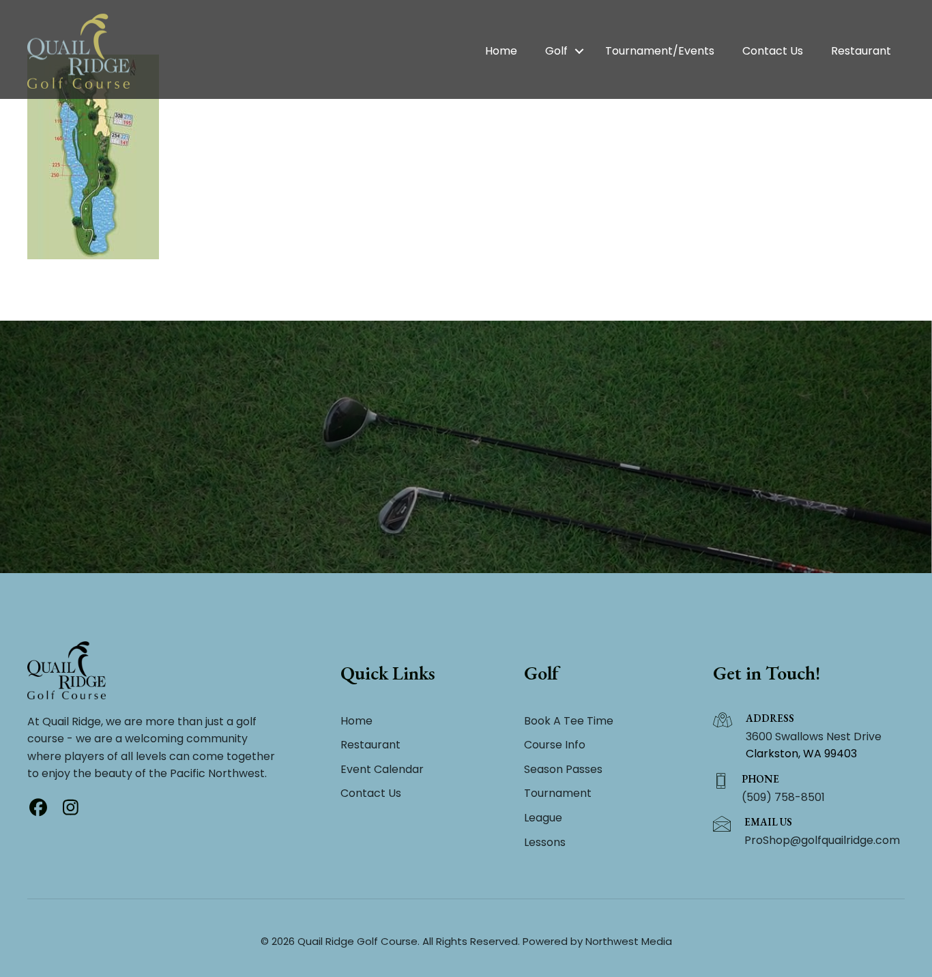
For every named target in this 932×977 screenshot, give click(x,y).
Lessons (545, 842)
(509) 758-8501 (783, 797)
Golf (556, 51)
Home (501, 51)
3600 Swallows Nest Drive (814, 736)
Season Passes (563, 769)
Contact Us (772, 51)
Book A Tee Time (568, 721)
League (543, 818)
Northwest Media (628, 941)
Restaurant (861, 51)
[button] (579, 51)
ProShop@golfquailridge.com (822, 840)
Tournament (558, 793)
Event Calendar (382, 769)
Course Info (554, 745)
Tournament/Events (659, 51)
